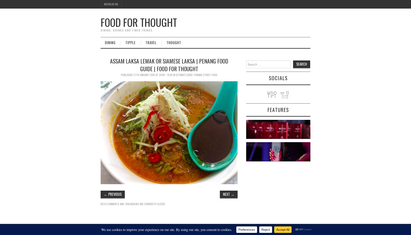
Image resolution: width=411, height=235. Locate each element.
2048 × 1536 (166, 75)
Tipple (130, 42)
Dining (110, 42)
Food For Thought (139, 22)
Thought (174, 42)
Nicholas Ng (111, 4)
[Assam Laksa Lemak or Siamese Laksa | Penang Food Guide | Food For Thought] (169, 132)
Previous (113, 194)
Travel (151, 42)
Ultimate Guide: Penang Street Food (196, 75)
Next (228, 194)
